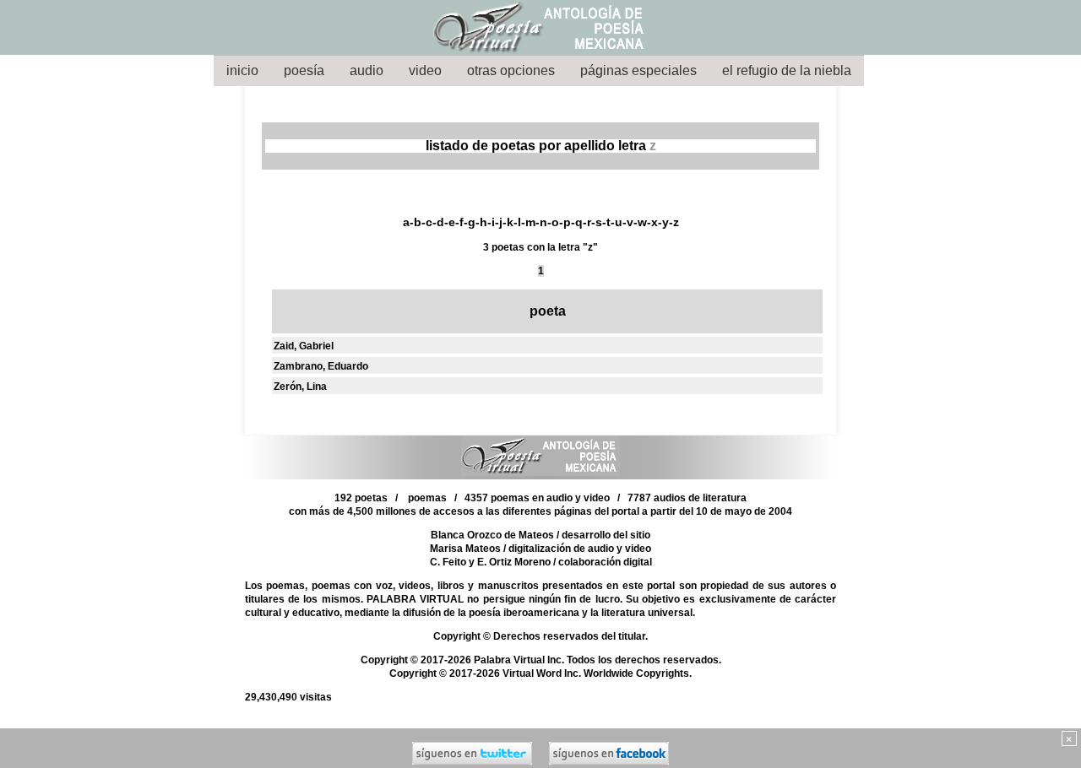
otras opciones (511, 70)
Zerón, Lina (300, 386)
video (425, 70)
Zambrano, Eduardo (321, 366)
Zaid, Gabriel (304, 346)
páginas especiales (638, 70)
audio (366, 70)
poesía (304, 70)
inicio (242, 70)
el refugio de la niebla (786, 70)
